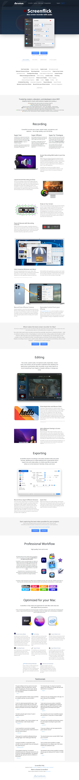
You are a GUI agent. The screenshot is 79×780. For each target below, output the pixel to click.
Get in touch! (48, 771)
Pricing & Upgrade (53, 59)
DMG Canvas (40, 3)
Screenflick (30, 3)
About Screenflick (26, 59)
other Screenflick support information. (47, 767)
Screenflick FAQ (35, 767)
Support (58, 3)
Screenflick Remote (46, 311)
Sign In (62, 3)
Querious (35, 3)
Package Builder (47, 3)
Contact (45, 777)
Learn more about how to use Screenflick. (39, 527)
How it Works (34, 59)
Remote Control (43, 59)
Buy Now (44, 53)
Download (35, 53)
